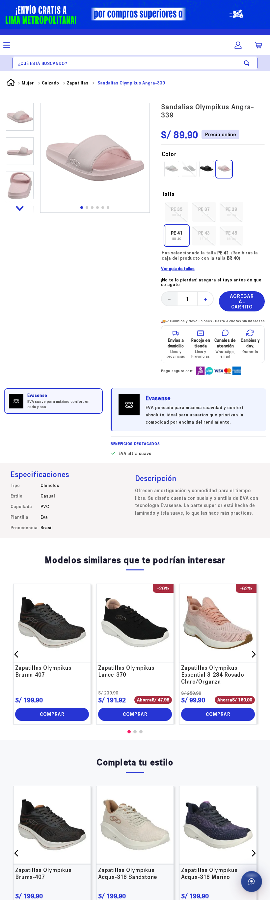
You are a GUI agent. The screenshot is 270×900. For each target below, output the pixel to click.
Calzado (50, 82)
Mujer (28, 82)
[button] (176, 208)
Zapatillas (77, 82)
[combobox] (135, 63)
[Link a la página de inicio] (10, 83)
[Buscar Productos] (248, 63)
